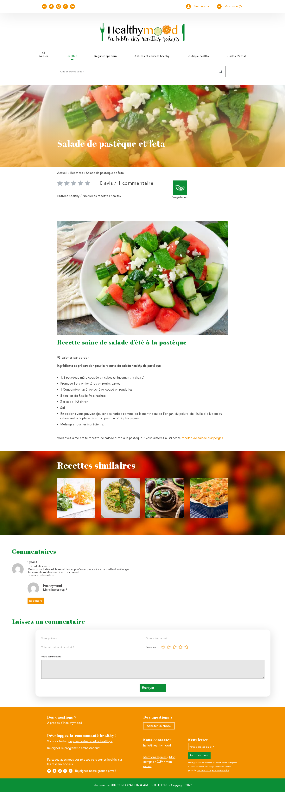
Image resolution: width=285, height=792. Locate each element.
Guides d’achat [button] (236, 56)
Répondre (36, 600)
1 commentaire (135, 183)
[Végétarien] (180, 187)
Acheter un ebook (159, 726)
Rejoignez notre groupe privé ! (95, 771)
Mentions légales (155, 757)
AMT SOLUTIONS (155, 785)
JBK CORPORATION (125, 785)
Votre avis (151, 647)
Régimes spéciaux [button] (105, 56)
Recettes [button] (71, 56)
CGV (160, 762)
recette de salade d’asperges (202, 438)
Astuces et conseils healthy (152, 56)
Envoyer (148, 688)
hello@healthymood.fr (158, 745)
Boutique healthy (198, 56)
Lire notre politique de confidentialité (213, 770)
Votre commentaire (51, 656)
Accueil (43, 56)
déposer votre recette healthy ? (90, 741)
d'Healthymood (71, 723)
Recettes (76, 173)
